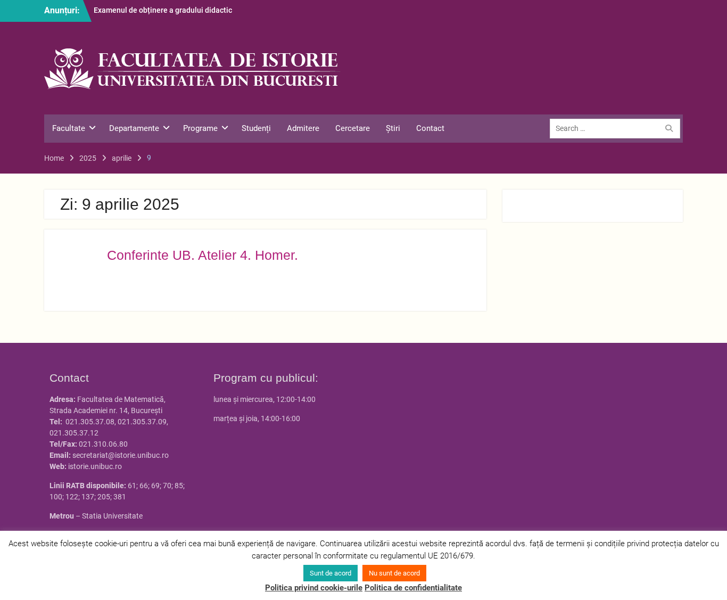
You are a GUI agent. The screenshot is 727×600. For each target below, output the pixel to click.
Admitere (303, 128)
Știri (393, 128)
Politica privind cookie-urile (313, 588)
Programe (200, 128)
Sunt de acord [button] (330, 573)
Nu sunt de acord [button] (394, 573)
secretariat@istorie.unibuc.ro (120, 455)
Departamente (134, 128)
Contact (430, 128)
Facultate (68, 128)
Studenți (256, 128)
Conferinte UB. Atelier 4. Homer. (202, 255)
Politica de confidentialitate (413, 588)
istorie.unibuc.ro (95, 466)
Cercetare (352, 128)
